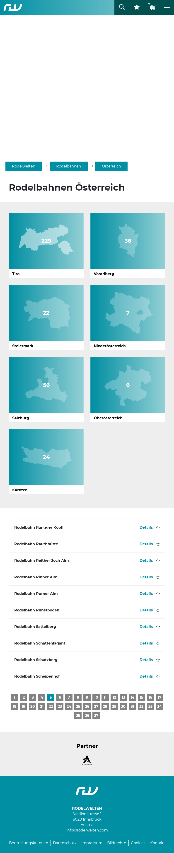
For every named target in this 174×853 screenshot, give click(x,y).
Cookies (138, 843)
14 (132, 697)
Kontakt (157, 843)
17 (159, 697)
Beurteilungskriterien (28, 843)
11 (105, 697)
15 (141, 697)
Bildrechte (116, 843)
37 (96, 715)
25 (78, 706)
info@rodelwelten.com (87, 830)
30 (123, 706)
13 (123, 697)
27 (96, 706)
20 (32, 706)
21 (42, 706)
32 (141, 706)
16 (150, 697)
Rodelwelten (23, 166)
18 (15, 706)
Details (146, 527)
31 (132, 706)
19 (23, 706)
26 (87, 706)
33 (150, 706)
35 (78, 715)
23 (60, 706)
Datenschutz (65, 843)
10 (96, 697)
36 (87, 715)
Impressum (91, 843)
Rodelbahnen (68, 166)
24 (69, 706)
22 (51, 706)
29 (114, 706)
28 (105, 706)
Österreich (111, 166)
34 (159, 706)
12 (114, 697)
